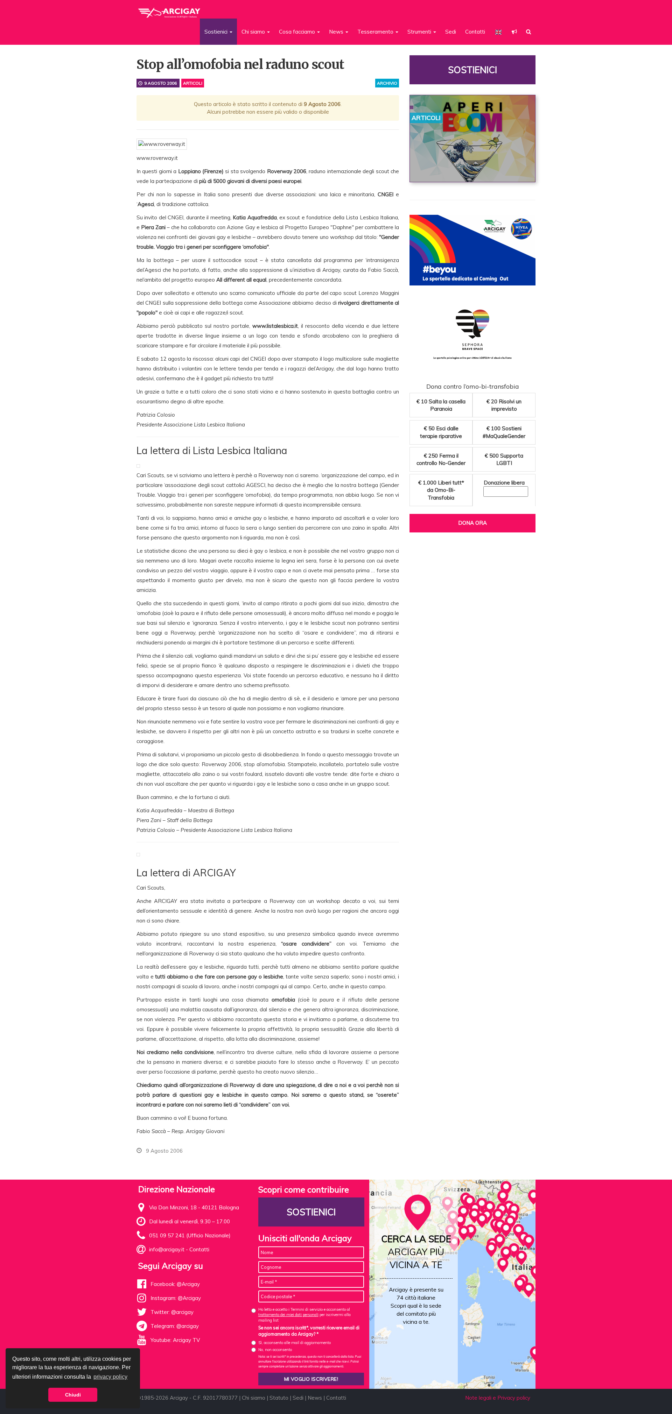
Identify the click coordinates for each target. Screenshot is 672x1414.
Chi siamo (253, 1397)
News (315, 1397)
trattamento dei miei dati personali (288, 1314)
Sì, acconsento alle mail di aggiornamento (294, 1342)
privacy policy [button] (110, 1377)
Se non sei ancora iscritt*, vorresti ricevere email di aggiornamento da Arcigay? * (308, 1331)
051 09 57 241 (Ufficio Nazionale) (190, 1235)
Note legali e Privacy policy (497, 1397)
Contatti (475, 31)
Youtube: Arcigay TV (175, 1340)
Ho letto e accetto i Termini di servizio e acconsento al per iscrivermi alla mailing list (304, 1315)
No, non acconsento (275, 1349)
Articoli (192, 83)
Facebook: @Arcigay (175, 1284)
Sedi (450, 31)
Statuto (279, 1397)
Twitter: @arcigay (172, 1312)
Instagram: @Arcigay (175, 1298)
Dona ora (472, 522)
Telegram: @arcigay (174, 1326)
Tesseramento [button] (376, 31)
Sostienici (472, 70)
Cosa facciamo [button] (297, 31)
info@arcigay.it (166, 1249)
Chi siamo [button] (253, 31)
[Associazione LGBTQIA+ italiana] (169, 10)
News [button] (337, 31)
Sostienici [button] (216, 31)
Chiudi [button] (73, 1395)
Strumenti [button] (420, 31)
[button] (514, 32)
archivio (387, 83)
